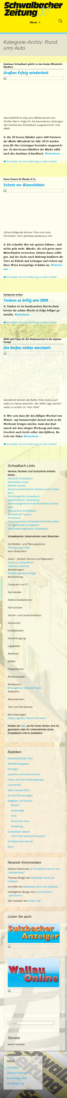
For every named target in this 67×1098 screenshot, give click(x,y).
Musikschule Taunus (19, 514)
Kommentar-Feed (17, 1078)
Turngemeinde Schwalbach (23, 525)
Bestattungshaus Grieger (22, 573)
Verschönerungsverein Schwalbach (28, 528)
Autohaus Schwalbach (20, 562)
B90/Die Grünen (17, 485)
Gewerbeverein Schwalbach (24, 500)
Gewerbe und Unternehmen (24, 774)
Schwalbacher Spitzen (20, 841)
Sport (11, 846)
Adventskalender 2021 (20, 758)
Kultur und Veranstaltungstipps (26, 779)
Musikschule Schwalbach (22, 510)
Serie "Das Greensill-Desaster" (28, 836)
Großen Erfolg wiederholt (25, 72)
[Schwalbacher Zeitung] (33, 10)
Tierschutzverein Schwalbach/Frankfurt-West (33, 521)
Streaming (17, 826)
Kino (13, 815)
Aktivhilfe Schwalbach (20, 478)
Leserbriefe (14, 784)
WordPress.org (15, 1083)
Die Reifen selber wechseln (27, 347)
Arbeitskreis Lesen (18, 482)
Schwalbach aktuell (19, 831)
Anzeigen (13, 769)
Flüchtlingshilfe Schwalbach (24, 496)
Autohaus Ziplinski (18, 566)
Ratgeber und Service (20, 800)
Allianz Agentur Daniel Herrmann (27, 718)
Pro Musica (14, 517)
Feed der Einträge (17, 1072)
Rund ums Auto (20, 821)
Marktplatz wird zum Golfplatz (40, 886)
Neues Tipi (34, 900)
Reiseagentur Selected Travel (24, 687)
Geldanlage (17, 810)
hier (23, 725)
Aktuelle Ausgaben (18, 763)
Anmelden (13, 1067)
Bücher (15, 805)
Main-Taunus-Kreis (19, 790)
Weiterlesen (54, 153)
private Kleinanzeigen (20, 795)
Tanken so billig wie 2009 (25, 300)
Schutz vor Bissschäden (23, 184)
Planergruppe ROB (18, 547)
